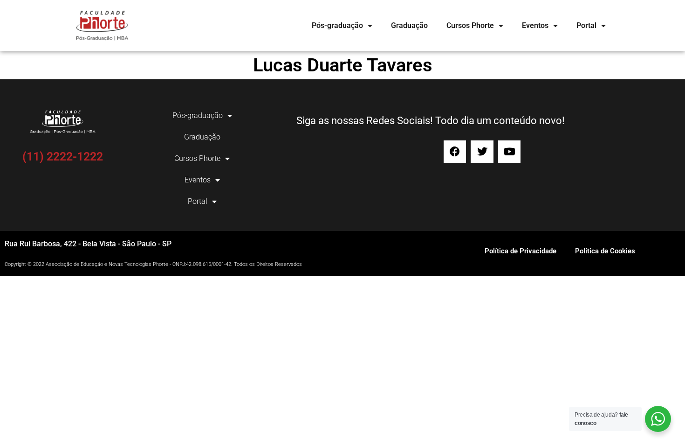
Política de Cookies (605, 251)
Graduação (409, 25)
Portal (586, 25)
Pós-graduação (337, 25)
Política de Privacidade (520, 251)
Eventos (535, 25)
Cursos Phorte (470, 25)
